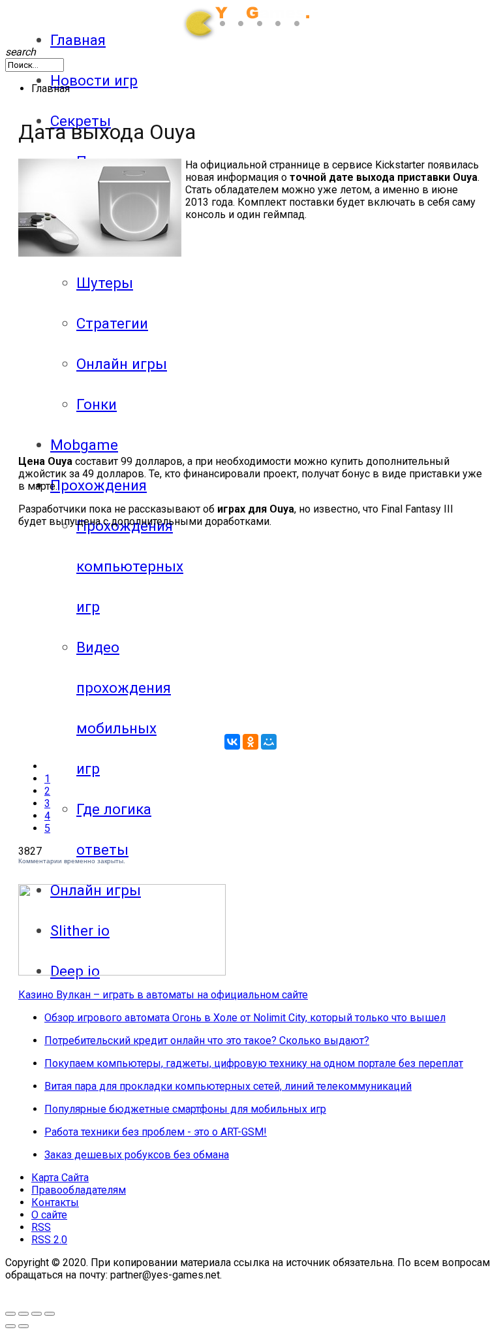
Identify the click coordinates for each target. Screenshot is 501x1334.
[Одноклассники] (250, 742)
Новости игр (94, 80)
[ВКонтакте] (232, 742)
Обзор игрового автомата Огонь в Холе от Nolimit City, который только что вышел (245, 1017)
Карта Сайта (60, 1177)
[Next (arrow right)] (23, 1326)
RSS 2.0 (49, 1239)
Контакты (55, 1202)
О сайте (49, 1215)
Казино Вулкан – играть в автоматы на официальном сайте (163, 995)
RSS (41, 1227)
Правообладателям (78, 1190)
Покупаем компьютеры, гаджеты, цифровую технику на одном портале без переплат (253, 1063)
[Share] (36, 1314)
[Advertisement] (127, 348)
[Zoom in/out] (23, 1314)
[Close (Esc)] (49, 1314)
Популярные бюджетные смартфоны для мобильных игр (185, 1109)
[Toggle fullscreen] (10, 1314)
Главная (78, 39)
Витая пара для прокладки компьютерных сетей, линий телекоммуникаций (228, 1086)
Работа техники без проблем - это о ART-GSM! (155, 1132)
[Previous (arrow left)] (10, 1326)
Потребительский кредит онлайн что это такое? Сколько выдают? (206, 1040)
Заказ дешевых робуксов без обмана (136, 1155)
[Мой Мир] (269, 742)
